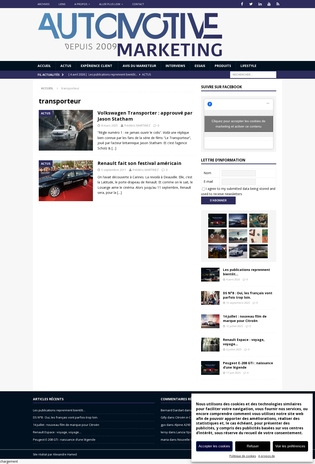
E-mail (208, 181)
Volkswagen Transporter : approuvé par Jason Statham (145, 116)
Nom (207, 173)
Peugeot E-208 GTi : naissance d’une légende (248, 365)
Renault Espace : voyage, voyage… (243, 341)
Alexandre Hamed (65, 454)
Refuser (253, 446)
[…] (114, 148)
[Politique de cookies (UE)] (278, 4)
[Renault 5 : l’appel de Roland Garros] (238, 251)
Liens (62, 4)
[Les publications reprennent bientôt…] (210, 275)
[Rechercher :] (253, 74)
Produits (223, 66)
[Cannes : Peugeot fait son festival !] (217, 251)
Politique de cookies (242, 456)
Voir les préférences (290, 446)
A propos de (266, 456)
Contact (138, 4)
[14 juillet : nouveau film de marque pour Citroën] (210, 321)
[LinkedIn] (260, 4)
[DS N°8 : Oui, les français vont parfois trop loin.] (210, 298)
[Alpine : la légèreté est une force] (258, 220)
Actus (65, 66)
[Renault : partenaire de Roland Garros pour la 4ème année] (258, 236)
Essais (200, 66)
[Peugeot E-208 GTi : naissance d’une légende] (217, 220)
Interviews (175, 66)
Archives (43, 4)
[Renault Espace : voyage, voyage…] (210, 345)
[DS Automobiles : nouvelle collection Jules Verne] (238, 236)
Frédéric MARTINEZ (137, 125)
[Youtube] (269, 4)
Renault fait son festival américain (139, 163)
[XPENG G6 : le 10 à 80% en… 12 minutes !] (238, 220)
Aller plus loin (109, 4)
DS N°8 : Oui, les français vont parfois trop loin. (247, 295)
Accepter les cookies (214, 446)
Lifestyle (248, 66)
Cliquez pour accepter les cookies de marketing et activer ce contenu (238, 123)
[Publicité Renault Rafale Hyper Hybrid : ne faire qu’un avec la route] (258, 251)
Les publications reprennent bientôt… (246, 271)
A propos (80, 4)
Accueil (44, 66)
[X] (251, 4)
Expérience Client (97, 66)
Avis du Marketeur (139, 66)
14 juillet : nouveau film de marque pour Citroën (245, 318)
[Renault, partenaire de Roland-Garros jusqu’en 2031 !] (217, 236)
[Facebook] (242, 4)
